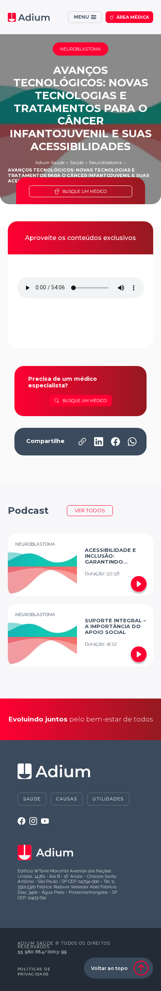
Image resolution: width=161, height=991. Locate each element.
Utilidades (108, 799)
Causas (66, 799)
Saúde (77, 162)
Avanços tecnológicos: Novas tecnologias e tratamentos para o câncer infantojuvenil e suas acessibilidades (78, 175)
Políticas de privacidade (34, 972)
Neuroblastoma (105, 162)
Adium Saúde (49, 162)
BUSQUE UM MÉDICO (85, 191)
